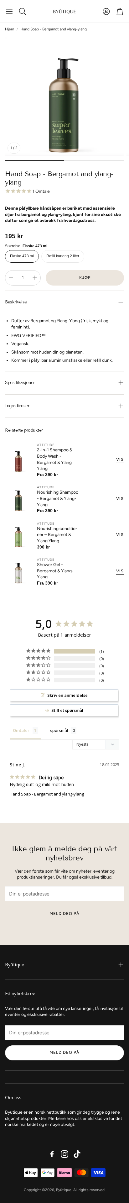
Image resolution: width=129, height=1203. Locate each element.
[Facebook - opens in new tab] (52, 1154)
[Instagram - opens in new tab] (64, 1154)
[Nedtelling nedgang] (11, 277)
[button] (9, 11)
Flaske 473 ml (22, 256)
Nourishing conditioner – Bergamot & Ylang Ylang (57, 535)
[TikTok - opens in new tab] (77, 1154)
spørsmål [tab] (59, 730)
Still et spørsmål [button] (67, 710)
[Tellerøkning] (34, 277)
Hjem (9, 29)
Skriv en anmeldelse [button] (67, 695)
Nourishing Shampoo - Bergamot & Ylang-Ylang (57, 498)
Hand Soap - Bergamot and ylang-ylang (47, 794)
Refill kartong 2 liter (62, 256)
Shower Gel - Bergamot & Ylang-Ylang (55, 571)
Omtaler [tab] (21, 730)
